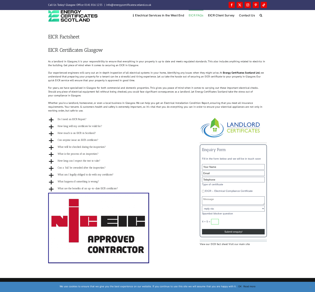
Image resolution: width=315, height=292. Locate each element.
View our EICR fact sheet (214, 244)
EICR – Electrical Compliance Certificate (228, 190)
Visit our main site (239, 244)
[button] (261, 15)
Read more (249, 286)
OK (240, 286)
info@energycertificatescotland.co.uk (128, 5)
